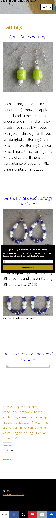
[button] (28, 249)
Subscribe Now (28, 267)
